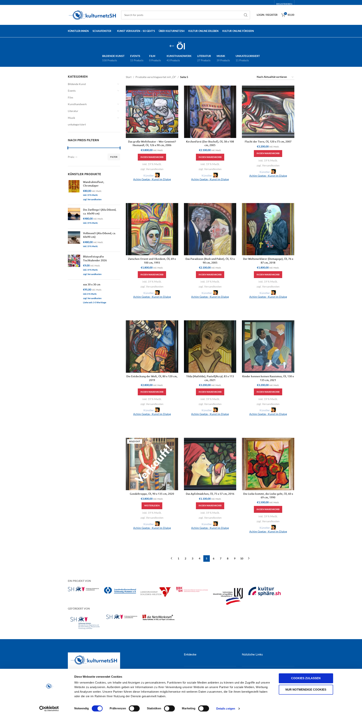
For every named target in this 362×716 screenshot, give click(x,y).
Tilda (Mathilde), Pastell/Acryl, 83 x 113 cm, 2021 (210, 378)
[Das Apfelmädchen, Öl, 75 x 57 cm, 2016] (210, 464)
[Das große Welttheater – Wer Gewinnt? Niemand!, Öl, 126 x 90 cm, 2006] (152, 112)
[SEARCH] (245, 15)
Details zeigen (225, 708)
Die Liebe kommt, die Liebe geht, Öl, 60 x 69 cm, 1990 (268, 495)
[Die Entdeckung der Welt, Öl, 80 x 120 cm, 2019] (152, 346)
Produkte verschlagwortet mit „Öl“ (155, 77)
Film (70, 97)
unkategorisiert (77, 124)
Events (72, 90)
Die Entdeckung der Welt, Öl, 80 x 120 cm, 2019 (151, 378)
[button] (152, 157)
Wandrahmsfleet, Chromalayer (93, 183)
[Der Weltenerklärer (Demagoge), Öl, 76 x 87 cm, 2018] (268, 229)
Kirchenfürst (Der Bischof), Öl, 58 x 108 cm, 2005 (210, 143)
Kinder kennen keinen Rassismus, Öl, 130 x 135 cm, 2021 (268, 378)
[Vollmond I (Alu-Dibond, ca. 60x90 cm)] (74, 240)
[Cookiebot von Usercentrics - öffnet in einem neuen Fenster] (49, 708)
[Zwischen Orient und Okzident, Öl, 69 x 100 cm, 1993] (152, 229)
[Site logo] (92, 14)
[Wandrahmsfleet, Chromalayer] (74, 191)
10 (241, 558)
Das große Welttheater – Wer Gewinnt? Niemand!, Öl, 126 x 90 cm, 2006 (152, 143)
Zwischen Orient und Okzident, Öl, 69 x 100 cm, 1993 (152, 260)
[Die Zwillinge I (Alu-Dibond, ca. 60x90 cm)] (74, 216)
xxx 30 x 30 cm (91, 284)
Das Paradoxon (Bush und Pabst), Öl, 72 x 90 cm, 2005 (210, 260)
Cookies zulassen (306, 678)
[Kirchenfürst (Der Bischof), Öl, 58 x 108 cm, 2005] (210, 112)
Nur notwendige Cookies (305, 689)
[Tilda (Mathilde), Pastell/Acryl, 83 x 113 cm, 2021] (210, 346)
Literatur (73, 111)
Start (128, 77)
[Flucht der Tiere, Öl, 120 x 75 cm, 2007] (268, 112)
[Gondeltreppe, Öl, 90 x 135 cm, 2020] (152, 464)
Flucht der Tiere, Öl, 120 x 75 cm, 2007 (268, 141)
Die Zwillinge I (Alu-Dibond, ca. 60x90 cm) (99, 211)
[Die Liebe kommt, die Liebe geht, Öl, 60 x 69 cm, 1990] (268, 464)
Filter (113, 156)
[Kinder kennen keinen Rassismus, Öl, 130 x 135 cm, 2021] (268, 346)
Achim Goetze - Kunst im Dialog (152, 179)
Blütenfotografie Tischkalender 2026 (95, 258)
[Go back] (172, 46)
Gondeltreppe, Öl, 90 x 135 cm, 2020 (152, 493)
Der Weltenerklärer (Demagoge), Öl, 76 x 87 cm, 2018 (268, 260)
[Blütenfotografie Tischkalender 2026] (74, 265)
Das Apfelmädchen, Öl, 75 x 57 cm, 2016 (210, 493)
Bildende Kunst (77, 84)
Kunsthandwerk (77, 104)
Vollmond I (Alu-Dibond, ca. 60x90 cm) (99, 235)
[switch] (134, 708)
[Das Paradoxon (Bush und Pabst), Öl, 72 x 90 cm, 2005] (210, 229)
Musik (71, 117)
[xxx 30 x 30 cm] (74, 294)
